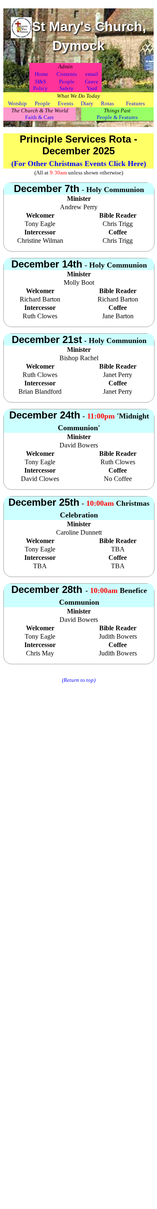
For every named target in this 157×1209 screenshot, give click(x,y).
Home (41, 74)
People (42, 103)
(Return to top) (78, 680)
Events (65, 103)
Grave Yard (91, 84)
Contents (67, 74)
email (91, 74)
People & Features (117, 117)
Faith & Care (39, 117)
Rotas (107, 103)
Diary (87, 103)
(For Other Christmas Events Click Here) (78, 163)
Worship (17, 103)
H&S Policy (40, 84)
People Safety (67, 84)
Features (135, 103)
